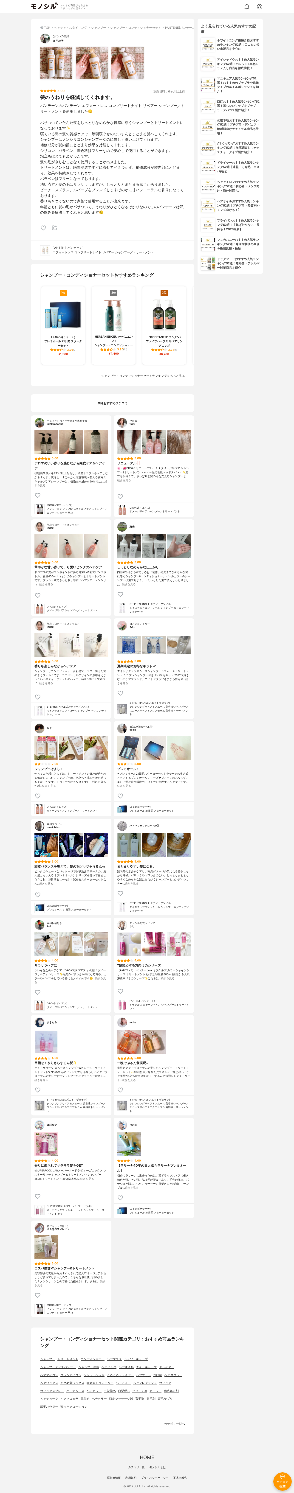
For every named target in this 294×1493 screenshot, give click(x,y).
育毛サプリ (165, 1399)
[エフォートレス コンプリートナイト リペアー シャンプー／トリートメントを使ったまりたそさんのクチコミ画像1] (56, 63)
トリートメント (67, 1359)
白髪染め (110, 1391)
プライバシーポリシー (155, 1477)
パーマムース (75, 1391)
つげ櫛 (157, 1375)
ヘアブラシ (143, 1375)
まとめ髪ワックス (72, 1383)
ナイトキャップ (146, 1367)
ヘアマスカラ (69, 1399)
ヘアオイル (126, 1367)
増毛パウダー (49, 1407)
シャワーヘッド (94, 1375)
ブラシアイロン (70, 1375)
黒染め (85, 1399)
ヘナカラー (99, 1399)
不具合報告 (180, 1477)
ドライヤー (166, 1367)
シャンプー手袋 (88, 1367)
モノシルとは (157, 1467)
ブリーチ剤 (139, 1391)
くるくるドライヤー (120, 1375)
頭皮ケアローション (73, 1407)
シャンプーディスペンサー (58, 1367)
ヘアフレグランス (145, 1383)
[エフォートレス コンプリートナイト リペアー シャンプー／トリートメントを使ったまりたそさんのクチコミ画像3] (127, 63)
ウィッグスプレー (52, 1391)
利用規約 (130, 1477)
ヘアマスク (114, 1359)
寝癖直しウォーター (100, 1383)
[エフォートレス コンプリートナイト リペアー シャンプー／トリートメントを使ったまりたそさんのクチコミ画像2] (92, 63)
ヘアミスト (123, 1383)
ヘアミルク (109, 1367)
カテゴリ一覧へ (174, 1424)
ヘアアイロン (49, 1375)
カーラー (155, 1391)
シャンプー (47, 1359)
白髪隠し (124, 1391)
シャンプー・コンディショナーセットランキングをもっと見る (143, 376)
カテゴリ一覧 (136, 1467)
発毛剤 (151, 1399)
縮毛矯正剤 (171, 1391)
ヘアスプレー (173, 1375)
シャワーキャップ (136, 1359)
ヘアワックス (49, 1383)
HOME (147, 1457)
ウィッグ (165, 1383)
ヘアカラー (94, 1391)
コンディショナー (93, 1359)
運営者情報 (114, 1477)
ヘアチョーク (49, 1399)
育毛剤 (139, 1399)
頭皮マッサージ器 (121, 1399)
